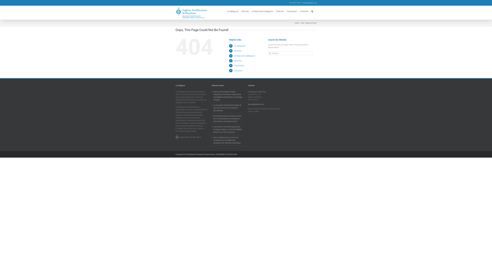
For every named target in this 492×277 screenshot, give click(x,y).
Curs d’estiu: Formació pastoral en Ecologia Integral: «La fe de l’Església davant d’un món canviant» (227, 129)
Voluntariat (239, 65)
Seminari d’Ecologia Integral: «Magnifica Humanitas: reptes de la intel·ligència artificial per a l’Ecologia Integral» (227, 96)
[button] (312, 11)
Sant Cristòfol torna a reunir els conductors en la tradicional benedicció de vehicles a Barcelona (227, 140)
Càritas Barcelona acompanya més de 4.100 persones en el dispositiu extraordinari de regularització (227, 118)
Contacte (238, 70)
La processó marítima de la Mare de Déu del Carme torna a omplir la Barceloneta (227, 108)
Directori (238, 61)
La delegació (239, 46)
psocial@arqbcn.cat (309, 3)
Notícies (237, 51)
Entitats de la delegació (244, 56)
